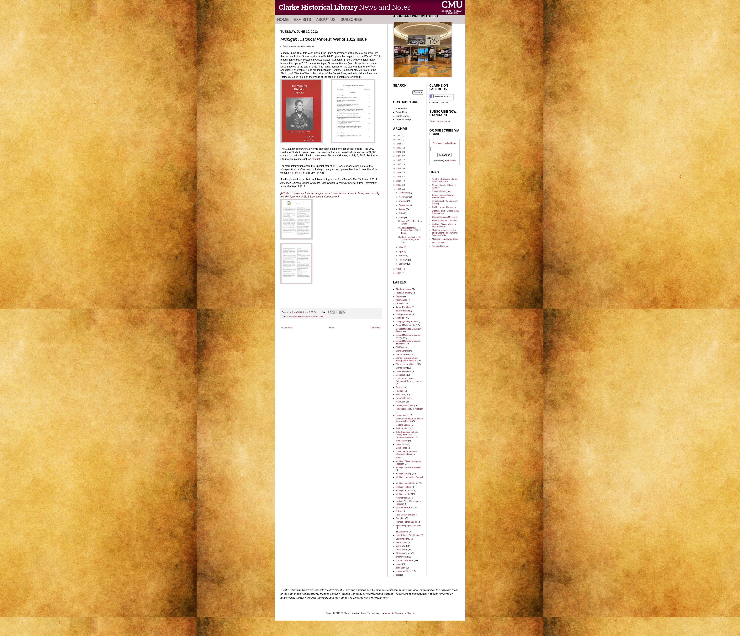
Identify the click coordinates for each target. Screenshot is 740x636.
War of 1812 (318, 316)
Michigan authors (404, 490)
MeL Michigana (439, 242)
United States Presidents (407, 535)
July (401, 213)
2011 (399, 269)
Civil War (400, 347)
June (401, 217)
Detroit (399, 387)
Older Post (376, 327)
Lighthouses (401, 448)
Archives (400, 303)
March (402, 255)
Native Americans (404, 507)
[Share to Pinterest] (344, 312)
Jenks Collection (403, 428)
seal (398, 575)
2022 (399, 148)
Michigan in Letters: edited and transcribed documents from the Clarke (445, 232)
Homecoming (402, 415)
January (403, 264)
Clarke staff (401, 368)
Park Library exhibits (405, 515)
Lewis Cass (401, 444)
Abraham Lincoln (403, 289)
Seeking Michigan (440, 246)
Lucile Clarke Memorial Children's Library (406, 452)
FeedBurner (450, 160)
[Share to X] (337, 312)
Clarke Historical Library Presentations (443, 196)
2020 (399, 156)
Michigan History (403, 473)
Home (283, 19)
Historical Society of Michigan (409, 409)
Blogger (410, 613)
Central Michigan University (445, 217)
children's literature (404, 560)
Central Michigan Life (405, 325)
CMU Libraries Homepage (444, 207)
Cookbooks (401, 375)
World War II (401, 549)
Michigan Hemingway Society (445, 239)
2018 (399, 164)
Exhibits (302, 19)
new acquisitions (403, 571)
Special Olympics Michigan (408, 525)
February (403, 260)
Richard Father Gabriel (406, 522)
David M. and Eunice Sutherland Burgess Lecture (409, 379)
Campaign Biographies (406, 321)
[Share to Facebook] (340, 312)
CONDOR (400, 318)
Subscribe (351, 19)
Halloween (400, 402)
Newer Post (286, 327)
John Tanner (402, 440)
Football (399, 391)
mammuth (389, 613)
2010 (399, 273)
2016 (399, 172)
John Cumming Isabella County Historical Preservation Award (407, 434)
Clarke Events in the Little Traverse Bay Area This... (410, 239)
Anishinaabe (401, 300)
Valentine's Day (403, 539)
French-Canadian (404, 398)
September (404, 205)
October (403, 201)
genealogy (400, 568)
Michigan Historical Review (300, 316)
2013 (399, 185)
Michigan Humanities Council (409, 477)
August (402, 209)
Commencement (403, 371)
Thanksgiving (402, 532)
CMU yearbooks (403, 314)
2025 (399, 135)
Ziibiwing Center (403, 553)
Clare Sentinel (402, 351)
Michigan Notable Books (407, 483)
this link (316, 159)
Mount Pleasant (403, 498)
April (401, 251)
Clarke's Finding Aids (442, 191)
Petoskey (400, 518)
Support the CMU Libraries (444, 220)
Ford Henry (401, 394)
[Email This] (329, 312)
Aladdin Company (404, 293)
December (404, 192)
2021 (399, 152)
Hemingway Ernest (405, 405)
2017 (399, 168)
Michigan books (403, 494)
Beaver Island (402, 311)
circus (399, 564)
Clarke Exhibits (403, 354)
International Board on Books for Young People (409, 420)
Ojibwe (399, 511)
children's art (402, 557)
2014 (399, 181)
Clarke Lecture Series (406, 364)
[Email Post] (323, 312)
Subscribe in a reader (440, 121)
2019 (399, 160)
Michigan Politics (403, 487)
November (404, 197)
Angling (399, 296)
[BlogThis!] (333, 312)
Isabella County (403, 425)
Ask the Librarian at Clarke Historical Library (444, 180)
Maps (398, 457)
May (401, 247)
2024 (399, 139)
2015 (399, 176)
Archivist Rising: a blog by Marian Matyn (444, 225)
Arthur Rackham (403, 307)
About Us (326, 19)
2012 (399, 189)
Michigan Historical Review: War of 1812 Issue (409, 230)
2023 (399, 144)
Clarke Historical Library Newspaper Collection (407, 359)
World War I (401, 546)
